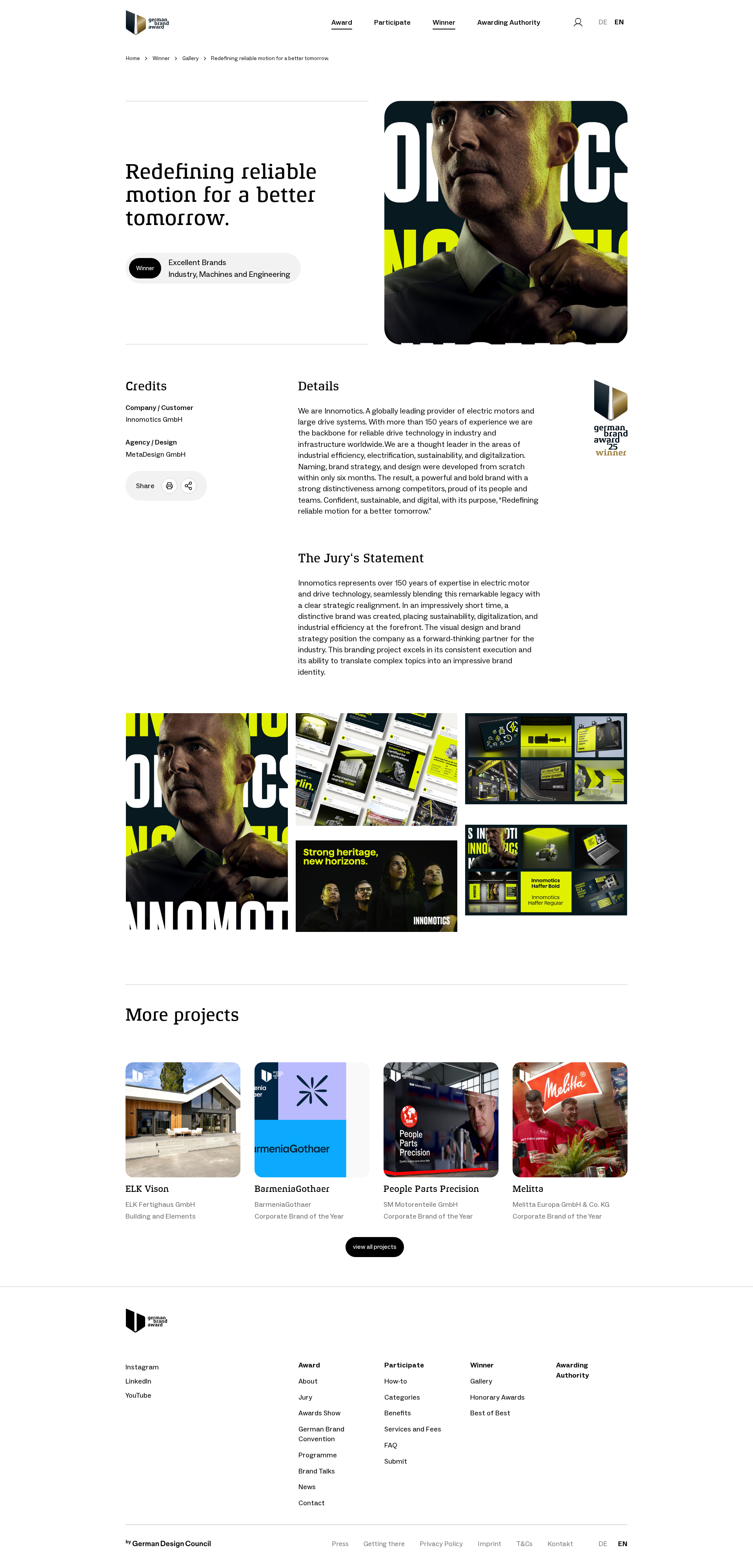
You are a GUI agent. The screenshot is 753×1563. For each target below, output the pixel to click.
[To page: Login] (578, 22)
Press (340, 1543)
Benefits (397, 1413)
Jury (305, 1397)
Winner (444, 22)
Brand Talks (316, 1471)
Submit (395, 1461)
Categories (402, 1397)
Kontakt (560, 1543)
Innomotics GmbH (154, 419)
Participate (392, 22)
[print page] (169, 486)
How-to (395, 1381)
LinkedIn (138, 1381)
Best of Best (490, 1413)
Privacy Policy (441, 1543)
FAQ (390, 1445)
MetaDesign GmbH (156, 454)
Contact (311, 1503)
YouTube (138, 1395)
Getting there (384, 1543)
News (307, 1486)
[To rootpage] (147, 22)
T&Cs (524, 1543)
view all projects (375, 1246)
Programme (317, 1455)
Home (133, 58)
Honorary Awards (497, 1397)
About (308, 1381)
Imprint (489, 1543)
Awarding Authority (508, 22)
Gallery (481, 1381)
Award (341, 22)
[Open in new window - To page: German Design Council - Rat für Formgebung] (168, 1545)
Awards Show (319, 1413)
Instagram (142, 1367)
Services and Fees (412, 1429)
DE (602, 22)
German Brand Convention (321, 1434)
